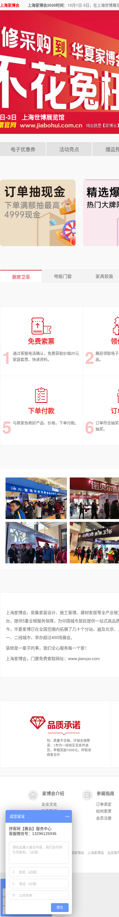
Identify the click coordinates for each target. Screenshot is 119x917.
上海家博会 (95, 852)
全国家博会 (76, 852)
